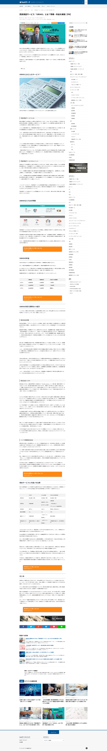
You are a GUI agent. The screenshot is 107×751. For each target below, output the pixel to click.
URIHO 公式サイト (42, 249)
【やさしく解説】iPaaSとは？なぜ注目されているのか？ (80, 30)
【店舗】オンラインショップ (75, 66)
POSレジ (43, 6)
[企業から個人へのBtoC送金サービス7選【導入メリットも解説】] (22, 654)
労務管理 (73, 108)
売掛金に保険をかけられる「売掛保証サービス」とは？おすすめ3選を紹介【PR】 (44, 638)
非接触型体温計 (72, 160)
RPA (72, 149)
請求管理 (73, 123)
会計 (33, 17)
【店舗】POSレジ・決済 (75, 63)
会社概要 (21, 742)
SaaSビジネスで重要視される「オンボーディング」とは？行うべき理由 (80, 35)
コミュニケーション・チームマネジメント (78, 49)
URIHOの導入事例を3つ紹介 (75, 288)
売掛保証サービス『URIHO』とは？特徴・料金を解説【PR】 (53, 724)
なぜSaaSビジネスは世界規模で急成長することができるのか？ (80, 52)
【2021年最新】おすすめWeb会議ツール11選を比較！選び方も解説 (80, 47)
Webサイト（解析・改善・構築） (76, 74)
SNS (71, 71)
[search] (87, 23)
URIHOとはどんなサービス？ (75, 282)
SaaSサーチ (29, 748)
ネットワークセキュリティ (75, 87)
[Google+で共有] (38, 626)
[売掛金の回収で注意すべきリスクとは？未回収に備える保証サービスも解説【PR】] (22, 661)
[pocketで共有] (54, 626)
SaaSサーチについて (51, 6)
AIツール (73, 144)
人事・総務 (72, 102)
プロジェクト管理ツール (76, 84)
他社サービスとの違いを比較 (75, 290)
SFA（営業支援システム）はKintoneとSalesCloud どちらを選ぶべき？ (80, 41)
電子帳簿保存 (74, 126)
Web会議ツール (74, 79)
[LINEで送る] (61, 626)
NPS (72, 92)
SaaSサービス (71, 61)
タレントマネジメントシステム (77, 105)
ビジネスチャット (74, 82)
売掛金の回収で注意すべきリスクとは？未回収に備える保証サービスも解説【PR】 (44, 659)
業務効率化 (72, 141)
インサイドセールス (75, 134)
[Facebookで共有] (23, 626)
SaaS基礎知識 (71, 154)
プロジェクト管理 (36, 6)
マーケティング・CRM (74, 89)
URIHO (37, 17)
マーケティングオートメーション (77, 97)
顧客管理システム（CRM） (76, 100)
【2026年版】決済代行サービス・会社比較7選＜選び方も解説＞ (40, 645)
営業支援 (21, 6)
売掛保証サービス (42, 17)
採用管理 (73, 115)
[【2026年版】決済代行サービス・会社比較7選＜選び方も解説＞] (22, 647)
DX (71, 147)
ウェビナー (73, 136)
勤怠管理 (73, 110)
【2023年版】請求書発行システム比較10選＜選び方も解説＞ (76, 724)
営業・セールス (73, 128)
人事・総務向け (28, 6)
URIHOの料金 (72, 286)
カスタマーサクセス (75, 95)
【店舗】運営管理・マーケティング (77, 69)
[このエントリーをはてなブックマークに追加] (46, 626)
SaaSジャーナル (77, 32)
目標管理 (73, 118)
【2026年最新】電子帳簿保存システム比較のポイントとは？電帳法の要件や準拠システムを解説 (53, 701)
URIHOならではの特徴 (74, 284)
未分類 (70, 157)
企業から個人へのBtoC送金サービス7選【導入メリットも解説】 (40, 652)
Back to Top (53, 732)
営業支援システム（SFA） (76, 139)
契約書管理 (73, 113)
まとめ (71, 293)
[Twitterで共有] (31, 626)
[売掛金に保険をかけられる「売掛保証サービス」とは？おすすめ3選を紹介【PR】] (22, 640)
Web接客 (73, 131)
